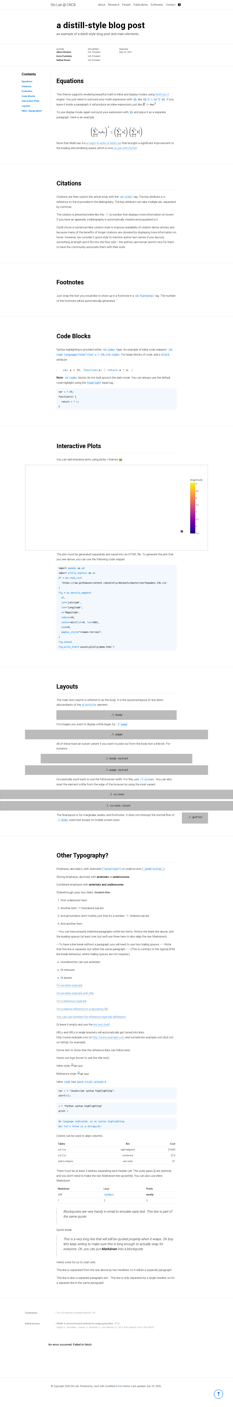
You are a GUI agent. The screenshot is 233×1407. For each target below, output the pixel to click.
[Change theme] (179, 5)
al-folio (119, 1386)
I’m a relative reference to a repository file (82, 1008)
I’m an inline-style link (69, 985)
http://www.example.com (108, 1037)
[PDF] (117, 1323)
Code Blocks (28, 96)
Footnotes (27, 91)
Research (113, 4)
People (126, 4)
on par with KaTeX (125, 148)
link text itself (101, 1024)
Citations (26, 86)
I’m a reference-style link (71, 1001)
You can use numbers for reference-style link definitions (91, 1016)
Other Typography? (32, 110)
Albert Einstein (63, 52)
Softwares (157, 4)
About (101, 4)
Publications (140, 4)
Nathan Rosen (63, 60)
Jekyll (96, 1386)
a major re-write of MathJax (103, 143)
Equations (27, 81)
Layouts (26, 106)
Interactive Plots (30, 101)
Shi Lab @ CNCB (63, 5)
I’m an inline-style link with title (75, 993)
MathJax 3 (162, 94)
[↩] (93, 1312)
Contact (170, 4)
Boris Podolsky (64, 56)
